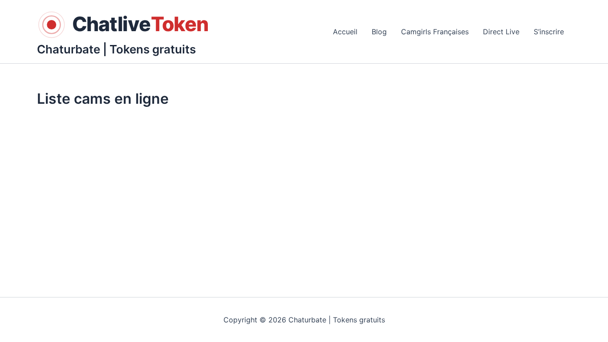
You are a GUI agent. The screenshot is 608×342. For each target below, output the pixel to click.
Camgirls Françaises (435, 31)
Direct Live (501, 31)
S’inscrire (549, 31)
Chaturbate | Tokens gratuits (116, 49)
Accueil (345, 31)
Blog (379, 31)
